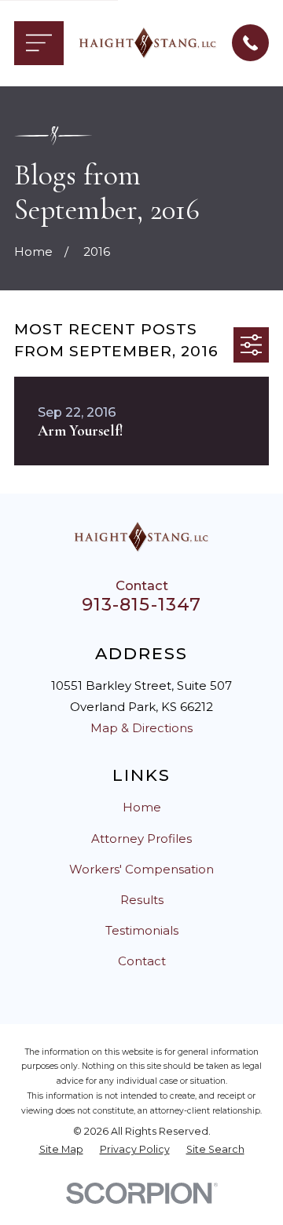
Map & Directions (141, 727)
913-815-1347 (142, 604)
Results (142, 899)
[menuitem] (61, 1150)
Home (142, 807)
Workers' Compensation (141, 869)
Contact (142, 960)
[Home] (148, 43)
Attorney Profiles (141, 838)
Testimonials (141, 930)
